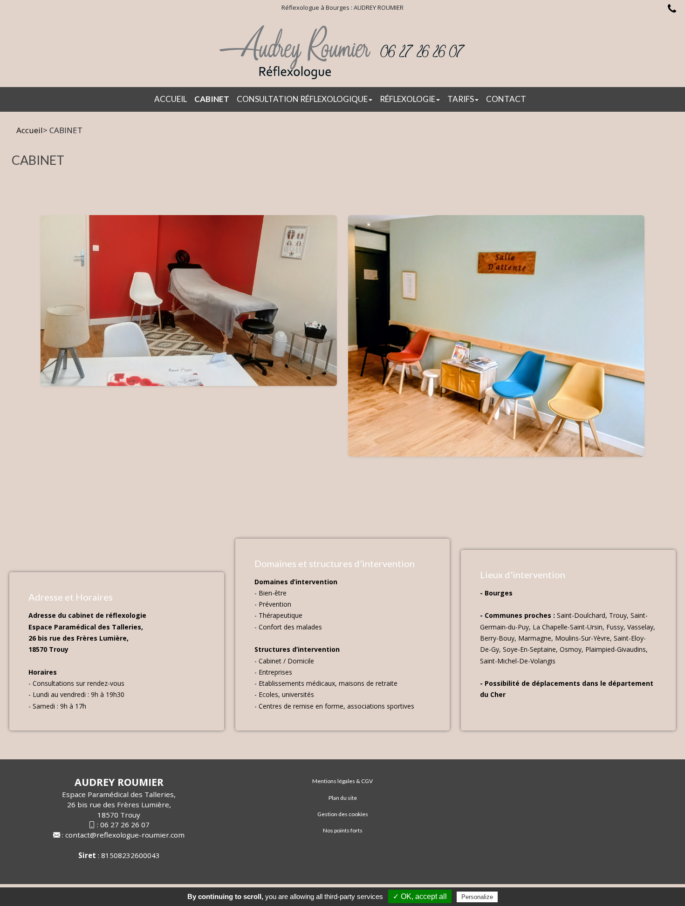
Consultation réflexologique (302, 99)
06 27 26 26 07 (125, 824)
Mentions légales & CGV (342, 781)
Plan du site (343, 797)
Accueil (170, 99)
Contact (506, 99)
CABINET (211, 99)
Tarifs (460, 99)
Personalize (477, 896)
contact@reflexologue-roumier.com (125, 834)
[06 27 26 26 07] (669, 10)
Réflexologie (407, 99)
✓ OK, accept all (420, 896)
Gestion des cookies (342, 814)
